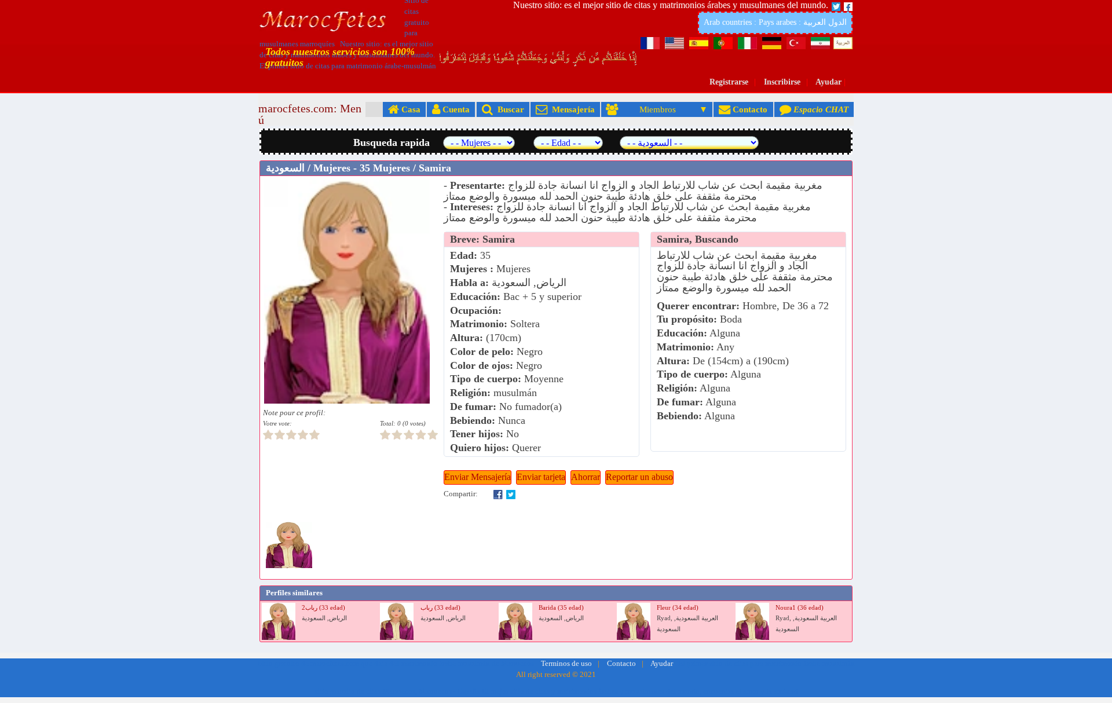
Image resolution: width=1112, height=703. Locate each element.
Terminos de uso (566, 664)
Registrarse (728, 82)
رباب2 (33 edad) (323, 608)
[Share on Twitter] (510, 494)
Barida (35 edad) (561, 608)
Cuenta (455, 109)
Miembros (658, 109)
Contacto (748, 109)
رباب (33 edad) (440, 608)
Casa (409, 109)
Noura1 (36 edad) (800, 608)
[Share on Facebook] (498, 494)
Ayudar (828, 82)
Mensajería (571, 109)
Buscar (508, 109)
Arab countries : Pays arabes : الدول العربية (775, 22)
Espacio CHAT (819, 109)
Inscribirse (782, 82)
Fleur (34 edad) (677, 608)
